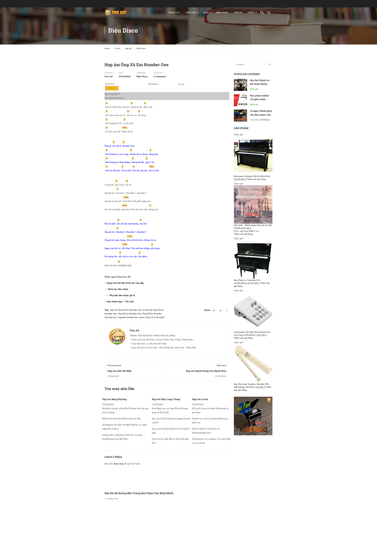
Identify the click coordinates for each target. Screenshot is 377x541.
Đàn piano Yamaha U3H (245, 176)
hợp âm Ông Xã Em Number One (126, 310)
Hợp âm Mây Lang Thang (166, 399)
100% (111, 88)
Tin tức (117, 48)
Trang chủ (174, 12)
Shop (206, 12)
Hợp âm (238, 12)
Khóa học (191, 12)
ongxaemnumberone (127, 317)
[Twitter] (220, 310)
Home (107, 48)
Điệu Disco (141, 48)
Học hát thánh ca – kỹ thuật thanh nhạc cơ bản (260, 84)
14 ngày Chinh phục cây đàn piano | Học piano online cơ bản (261, 114)
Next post (221, 365)
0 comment (160, 76)
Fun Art (109, 76)
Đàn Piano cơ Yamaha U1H (247, 280)
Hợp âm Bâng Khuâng (114, 399)
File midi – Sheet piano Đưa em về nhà (253, 225)
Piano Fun (113, 498)
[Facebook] (214, 310)
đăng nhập (119, 463)
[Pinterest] (227, 310)
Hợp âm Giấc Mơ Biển (120, 370)
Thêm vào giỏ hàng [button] (256, 179)
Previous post (114, 365)
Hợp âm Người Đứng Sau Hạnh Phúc (206, 370)
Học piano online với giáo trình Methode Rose (259, 99)
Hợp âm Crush (200, 399)
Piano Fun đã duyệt (154, 317)
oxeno (141, 317)
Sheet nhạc (222, 12)
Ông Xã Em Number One (129, 313)
